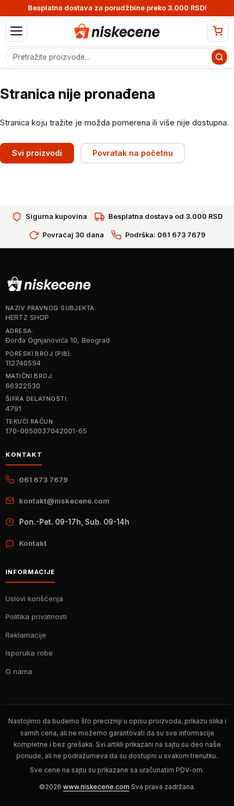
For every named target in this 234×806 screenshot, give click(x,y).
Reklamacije (25, 635)
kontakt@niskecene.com (64, 500)
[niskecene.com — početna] (117, 31)
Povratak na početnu (133, 153)
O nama (18, 671)
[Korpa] (218, 31)
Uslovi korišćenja (34, 598)
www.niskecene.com (96, 787)
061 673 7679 (43, 479)
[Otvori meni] (16, 31)
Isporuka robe (29, 652)
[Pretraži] (219, 57)
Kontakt (33, 543)
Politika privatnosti (36, 616)
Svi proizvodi (37, 153)
